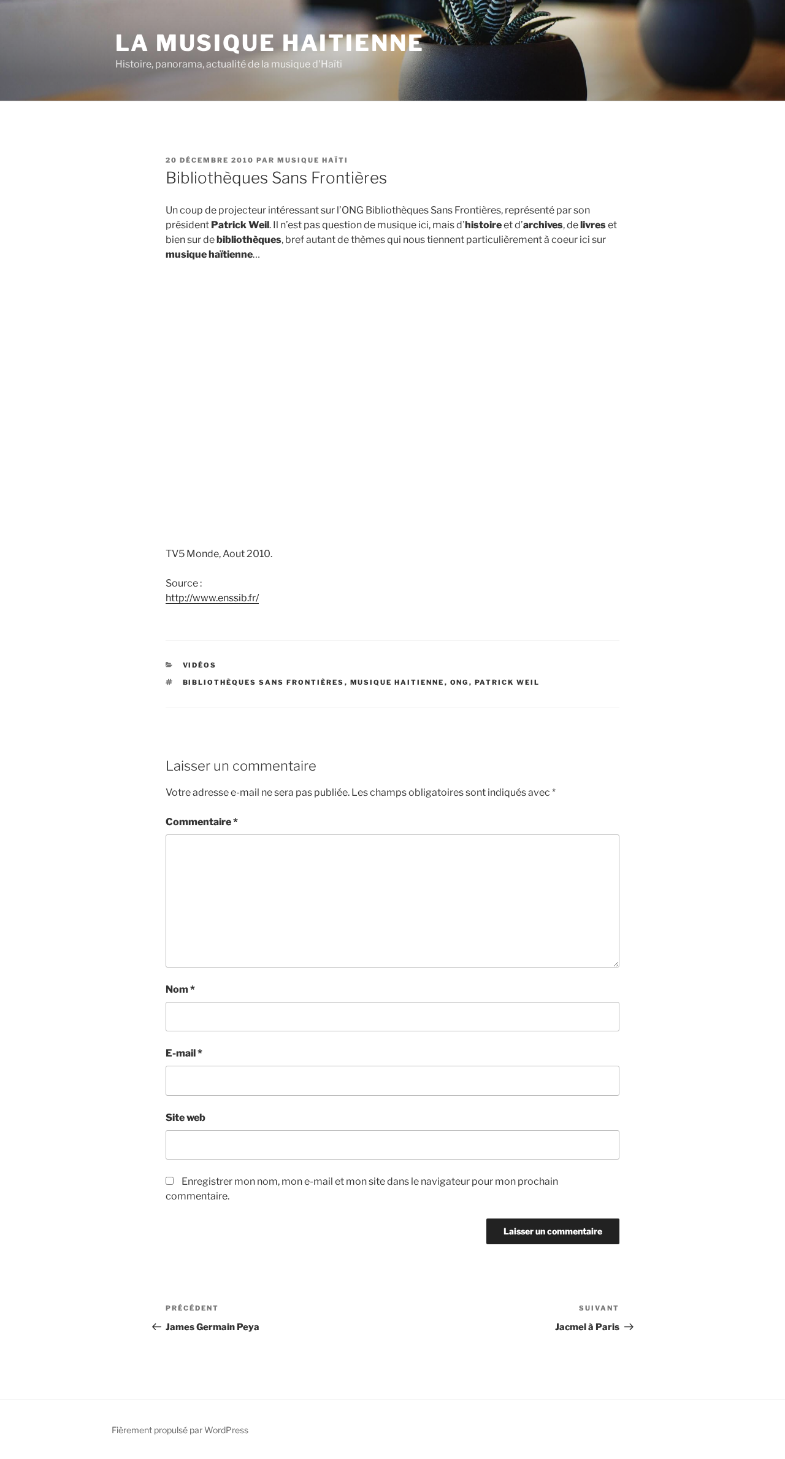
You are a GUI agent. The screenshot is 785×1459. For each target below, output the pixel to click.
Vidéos (200, 665)
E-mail (184, 1053)
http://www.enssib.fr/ (212, 598)
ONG (459, 682)
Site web (185, 1117)
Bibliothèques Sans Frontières (264, 682)
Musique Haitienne (397, 682)
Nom (180, 989)
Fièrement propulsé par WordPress (180, 1430)
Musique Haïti (312, 160)
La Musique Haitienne (269, 42)
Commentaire (202, 822)
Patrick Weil (507, 682)
